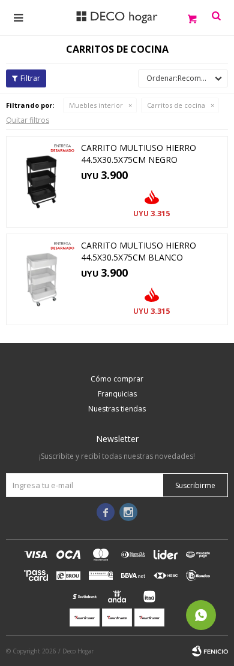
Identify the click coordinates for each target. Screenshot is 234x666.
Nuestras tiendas (117, 409)
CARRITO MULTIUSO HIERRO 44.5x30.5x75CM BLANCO (138, 251)
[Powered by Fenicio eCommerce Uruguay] (210, 651)
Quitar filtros (27, 120)
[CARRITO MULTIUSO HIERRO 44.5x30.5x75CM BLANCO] (42, 279)
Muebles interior (96, 105)
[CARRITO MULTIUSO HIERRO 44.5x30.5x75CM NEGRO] (42, 182)
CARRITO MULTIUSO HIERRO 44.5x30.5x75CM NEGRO (138, 153)
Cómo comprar (117, 379)
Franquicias (117, 394)
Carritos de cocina (176, 105)
